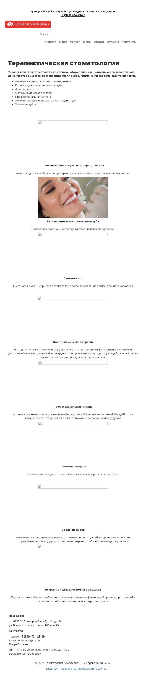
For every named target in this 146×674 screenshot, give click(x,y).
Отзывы (113, 42)
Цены (87, 42)
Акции (99, 42)
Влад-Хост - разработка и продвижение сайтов (76, 668)
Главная (50, 42)
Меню (44, 34)
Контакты (129, 42)
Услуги (75, 42)
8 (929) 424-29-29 (73, 15)
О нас (63, 42)
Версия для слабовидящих (31, 24)
